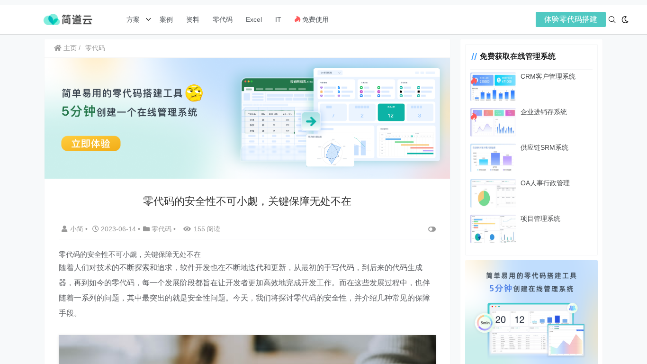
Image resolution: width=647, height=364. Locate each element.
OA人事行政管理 (545, 183)
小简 (77, 229)
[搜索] (612, 20)
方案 (134, 19)
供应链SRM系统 (544, 147)
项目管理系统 (540, 218)
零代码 (223, 19)
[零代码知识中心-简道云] (67, 19)
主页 (69, 48)
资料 (192, 19)
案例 (165, 19)
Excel (254, 19)
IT (278, 19)
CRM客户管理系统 (548, 76)
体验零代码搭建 (570, 19)
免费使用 (314, 19)
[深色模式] (625, 20)
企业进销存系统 (544, 112)
